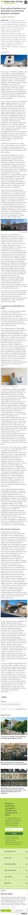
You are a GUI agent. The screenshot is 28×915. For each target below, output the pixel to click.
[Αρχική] (11, 2)
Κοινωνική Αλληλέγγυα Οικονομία (10, 704)
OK (6, 910)
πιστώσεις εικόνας (23, 67)
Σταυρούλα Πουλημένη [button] (7, 17)
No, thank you (19, 910)
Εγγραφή (14, 833)
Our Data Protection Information (7, 907)
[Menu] (25, 2)
